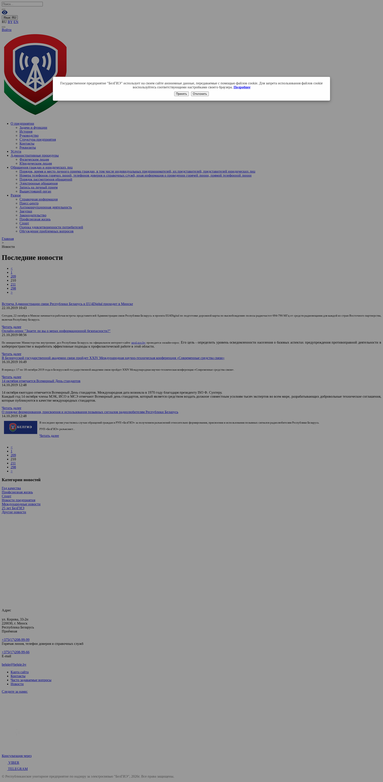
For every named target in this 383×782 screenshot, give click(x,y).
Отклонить (200, 93)
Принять (181, 93)
